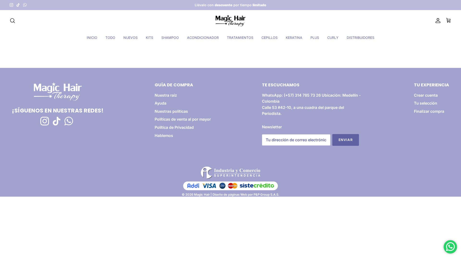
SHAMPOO (170, 37)
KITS (149, 37)
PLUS (314, 37)
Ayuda (160, 103)
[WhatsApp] (25, 5)
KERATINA (294, 37)
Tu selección (425, 103)
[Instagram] (11, 5)
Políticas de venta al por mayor (183, 119)
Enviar (346, 140)
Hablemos (164, 135)
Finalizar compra (429, 111)
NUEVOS (130, 37)
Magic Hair (202, 194)
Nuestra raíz (166, 95)
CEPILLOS (269, 37)
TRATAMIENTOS (240, 37)
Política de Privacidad (174, 127)
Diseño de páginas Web (230, 194)
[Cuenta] (437, 21)
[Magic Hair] (231, 20)
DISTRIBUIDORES (360, 37)
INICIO (92, 37)
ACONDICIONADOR (203, 37)
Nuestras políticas (171, 111)
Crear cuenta (426, 95)
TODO (110, 37)
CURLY (333, 37)
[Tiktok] (18, 5)
